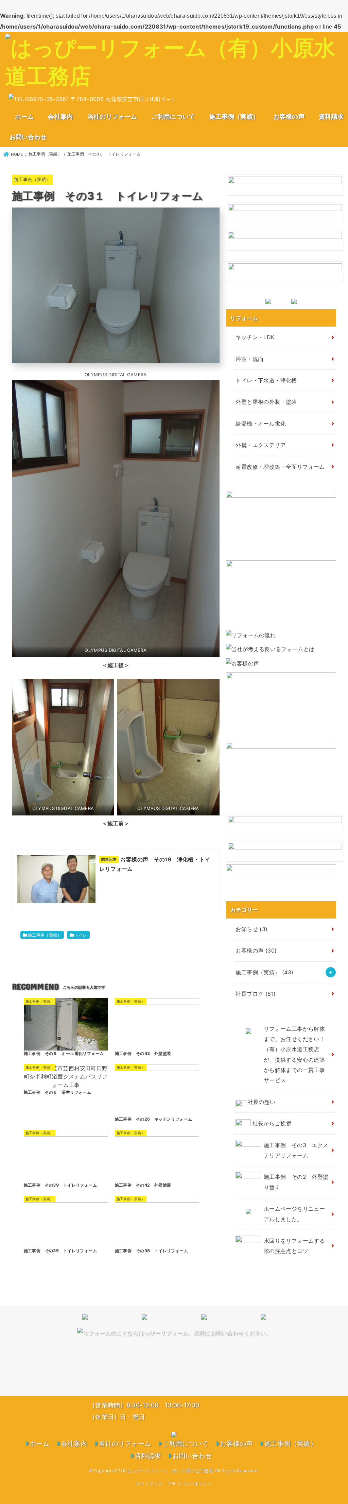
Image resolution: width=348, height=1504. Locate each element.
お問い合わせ (28, 137)
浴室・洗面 (249, 359)
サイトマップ (149, 1483)
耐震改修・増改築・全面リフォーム (280, 466)
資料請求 (331, 116)
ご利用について (173, 116)
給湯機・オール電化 (261, 423)
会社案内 (60, 116)
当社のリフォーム (112, 116)
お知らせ (251, 929)
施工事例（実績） (234, 116)
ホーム (24, 116)
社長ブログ (256, 993)
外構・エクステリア (261, 445)
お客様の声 (288, 116)
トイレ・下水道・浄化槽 (266, 380)
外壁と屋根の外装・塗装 (266, 401)
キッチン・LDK (255, 337)
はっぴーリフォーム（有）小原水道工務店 (170, 1470)
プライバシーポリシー (189, 1483)
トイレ (80, 935)
